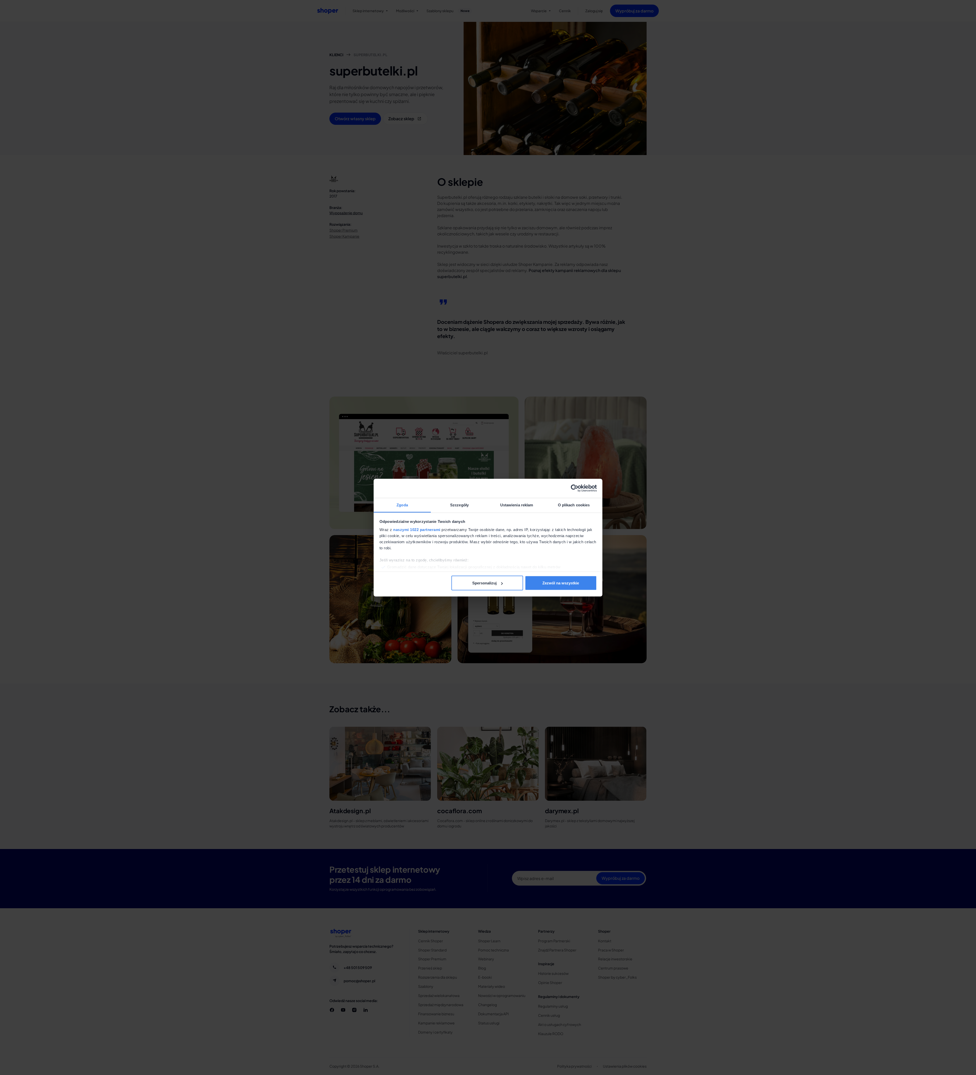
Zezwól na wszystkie (560, 583)
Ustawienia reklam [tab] (516, 505)
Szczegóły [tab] (459, 505)
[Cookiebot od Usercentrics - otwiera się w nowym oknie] (574, 488)
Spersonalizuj (484, 583)
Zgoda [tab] (402, 505)
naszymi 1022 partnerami (416, 529)
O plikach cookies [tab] (574, 505)
